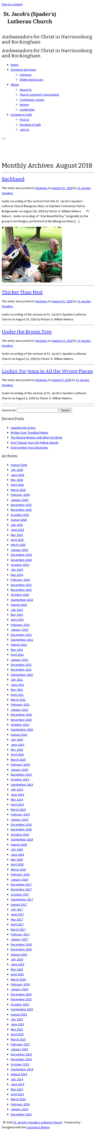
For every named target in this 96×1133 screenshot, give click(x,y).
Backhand (13, 179)
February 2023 (20, 625)
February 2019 (20, 814)
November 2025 (21, 510)
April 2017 (17, 924)
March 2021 (18, 700)
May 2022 (17, 650)
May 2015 (17, 1029)
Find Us (24, 119)
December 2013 (21, 1114)
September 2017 (22, 899)
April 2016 (17, 974)
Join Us (24, 130)
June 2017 (17, 914)
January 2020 (19, 770)
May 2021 (17, 690)
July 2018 (17, 849)
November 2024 (21, 560)
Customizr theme (38, 1127)
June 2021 (17, 685)
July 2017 (17, 909)
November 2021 (21, 669)
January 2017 (19, 939)
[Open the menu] (3, 138)
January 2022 (19, 660)
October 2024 (20, 565)
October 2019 (20, 779)
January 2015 (19, 1049)
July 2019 (17, 789)
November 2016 (21, 949)
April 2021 (17, 695)
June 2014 (17, 1084)
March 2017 (18, 929)
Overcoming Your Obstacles (29, 447)
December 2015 (21, 994)
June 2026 (17, 475)
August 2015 (19, 1014)
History (24, 105)
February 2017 (20, 934)
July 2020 (17, 739)
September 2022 (22, 640)
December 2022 (21, 635)
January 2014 (19, 1109)
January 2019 (19, 820)
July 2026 (17, 470)
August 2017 (19, 904)
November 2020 (21, 720)
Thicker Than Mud (22, 292)
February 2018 (20, 874)
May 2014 (17, 1089)
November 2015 (21, 999)
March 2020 (18, 760)
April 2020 (17, 754)
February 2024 (20, 580)
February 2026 (20, 495)
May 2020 (17, 750)
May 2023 (17, 615)
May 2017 (17, 919)
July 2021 (17, 680)
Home (15, 65)
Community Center (32, 100)
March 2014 (18, 1099)
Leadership (27, 109)
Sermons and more (23, 70)
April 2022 (17, 655)
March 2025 (18, 545)
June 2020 (17, 745)
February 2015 (20, 1044)
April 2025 (17, 540)
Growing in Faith (21, 115)
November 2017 (21, 889)
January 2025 (19, 550)
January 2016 (19, 989)
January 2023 (19, 630)
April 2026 (17, 485)
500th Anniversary (32, 80)
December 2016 (21, 944)
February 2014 (20, 1104)
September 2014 (22, 1069)
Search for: (9, 410)
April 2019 (17, 804)
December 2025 (21, 505)
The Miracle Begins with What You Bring (36, 437)
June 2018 (17, 855)
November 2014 (21, 1059)
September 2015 (22, 1009)
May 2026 (17, 480)
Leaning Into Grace (23, 428)
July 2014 (17, 1079)
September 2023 (22, 600)
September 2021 (22, 675)
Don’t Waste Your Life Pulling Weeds (34, 443)
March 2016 (18, 979)
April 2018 (17, 864)
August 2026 (19, 465)
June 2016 (17, 964)
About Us (26, 90)
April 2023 (17, 620)
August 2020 (19, 735)
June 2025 (17, 530)
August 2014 (19, 1074)
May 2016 (17, 969)
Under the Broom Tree (27, 332)
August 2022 (19, 645)
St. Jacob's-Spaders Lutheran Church (37, 1122)
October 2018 (20, 834)
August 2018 (19, 845)
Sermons (26, 75)
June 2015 (17, 1024)
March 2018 (18, 869)
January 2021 (19, 710)
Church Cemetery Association (39, 95)
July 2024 (17, 570)
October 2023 (20, 595)
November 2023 (21, 590)
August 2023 (19, 605)
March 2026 (18, 490)
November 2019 (21, 774)
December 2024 (21, 555)
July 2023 (17, 610)
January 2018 (19, 880)
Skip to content (12, 4)
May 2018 (17, 859)
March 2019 (18, 810)
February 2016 (20, 984)
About (15, 84)
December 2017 (21, 884)
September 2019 (22, 785)
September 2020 (22, 729)
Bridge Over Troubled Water (29, 433)
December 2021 (21, 665)
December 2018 (21, 824)
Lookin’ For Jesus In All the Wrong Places (47, 371)
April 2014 (17, 1094)
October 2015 (20, 1004)
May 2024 (17, 575)
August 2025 (19, 520)
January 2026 (19, 500)
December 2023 (21, 585)
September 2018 (22, 839)
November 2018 (21, 829)
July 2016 (17, 959)
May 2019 (17, 799)
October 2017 (20, 894)
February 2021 (20, 704)
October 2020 (20, 725)
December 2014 (21, 1054)
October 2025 (20, 515)
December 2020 (21, 715)
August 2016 (19, 954)
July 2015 (17, 1019)
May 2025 (17, 535)
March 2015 (18, 1039)
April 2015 (17, 1034)
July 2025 (17, 525)
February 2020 (20, 764)
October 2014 (20, 1064)
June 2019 (17, 795)
